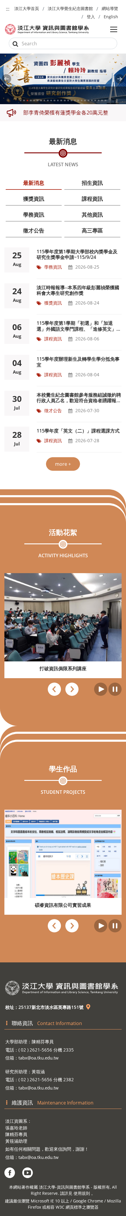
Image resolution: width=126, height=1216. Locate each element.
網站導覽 (110, 8)
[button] (6, 79)
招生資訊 (92, 182)
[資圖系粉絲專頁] (9, 1172)
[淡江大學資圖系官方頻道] (27, 1172)
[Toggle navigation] (114, 29)
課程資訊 (92, 198)
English (111, 16)
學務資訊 (33, 214)
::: (7, 9)
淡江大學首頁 (26, 8)
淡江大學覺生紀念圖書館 (70, 8)
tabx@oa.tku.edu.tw (38, 1058)
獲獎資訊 (33, 198)
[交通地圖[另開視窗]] (88, 1007)
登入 (91, 16)
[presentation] (54, 690)
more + (63, 464)
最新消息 (33, 182)
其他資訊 (92, 214)
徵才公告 (33, 230)
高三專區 (92, 230)
